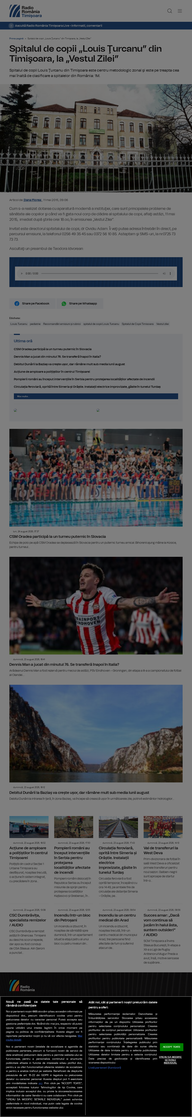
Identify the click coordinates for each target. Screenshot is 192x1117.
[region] (96, 1056)
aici (40, 1083)
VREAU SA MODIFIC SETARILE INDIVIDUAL (170, 1060)
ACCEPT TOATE (172, 1047)
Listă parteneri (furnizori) (104, 1067)
